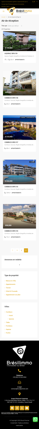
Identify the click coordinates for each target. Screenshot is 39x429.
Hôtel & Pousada (11, 291)
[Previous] (13, 250)
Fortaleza (9, 326)
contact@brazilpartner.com (19, 389)
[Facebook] (12, 408)
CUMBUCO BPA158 (11, 98)
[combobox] (15, 26)
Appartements (10, 284)
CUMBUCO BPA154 (11, 231)
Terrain (8, 288)
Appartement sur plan (13, 295)
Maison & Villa (11, 281)
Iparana (11, 319)
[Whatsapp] (22, 408)
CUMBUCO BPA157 (11, 142)
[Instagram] (17, 408)
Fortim (8, 333)
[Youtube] (27, 408)
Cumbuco (9, 312)
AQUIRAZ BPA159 (10, 53)
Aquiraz (8, 329)
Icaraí (11, 315)
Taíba (8, 322)
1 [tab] (21, 265)
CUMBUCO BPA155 (11, 187)
